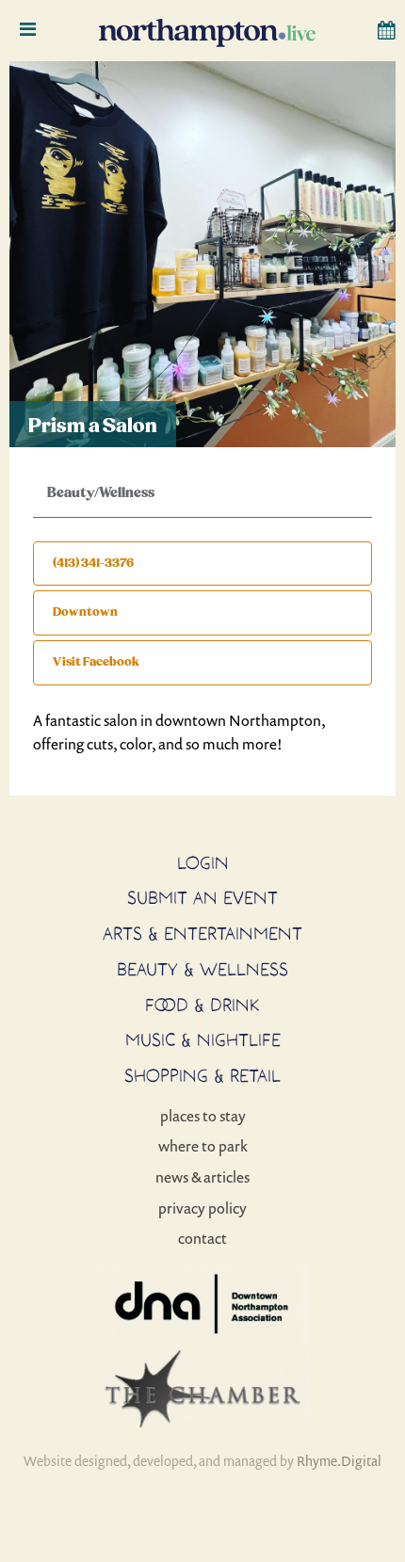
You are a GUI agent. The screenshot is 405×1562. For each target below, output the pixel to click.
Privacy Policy (202, 1208)
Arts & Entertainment (202, 933)
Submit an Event (202, 897)
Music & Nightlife (203, 1039)
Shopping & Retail (202, 1075)
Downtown (85, 612)
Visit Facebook (96, 661)
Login (203, 862)
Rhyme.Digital (339, 1461)
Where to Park (203, 1145)
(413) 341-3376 (93, 563)
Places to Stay (203, 1115)
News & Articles (202, 1177)
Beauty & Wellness (202, 969)
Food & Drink (202, 1004)
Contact (202, 1238)
